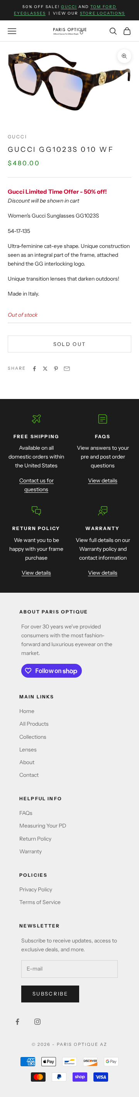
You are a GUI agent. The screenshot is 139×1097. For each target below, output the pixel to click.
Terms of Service (40, 902)
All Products (34, 723)
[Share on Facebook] (34, 369)
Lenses (28, 749)
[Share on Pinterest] (56, 369)
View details (102, 480)
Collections (32, 736)
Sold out (69, 344)
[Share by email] (67, 369)
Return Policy (35, 838)
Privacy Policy (35, 889)
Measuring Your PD (42, 825)
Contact (29, 774)
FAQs (25, 812)
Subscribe (50, 994)
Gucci (69, 6)
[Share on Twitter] (45, 369)
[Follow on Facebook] (17, 1022)
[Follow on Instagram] (37, 1022)
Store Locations (102, 13)
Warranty (30, 851)
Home (26, 711)
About (26, 762)
